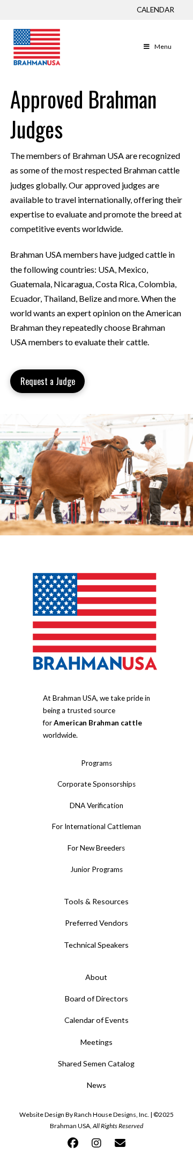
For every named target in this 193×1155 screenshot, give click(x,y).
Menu (163, 46)
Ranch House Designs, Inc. (111, 1114)
